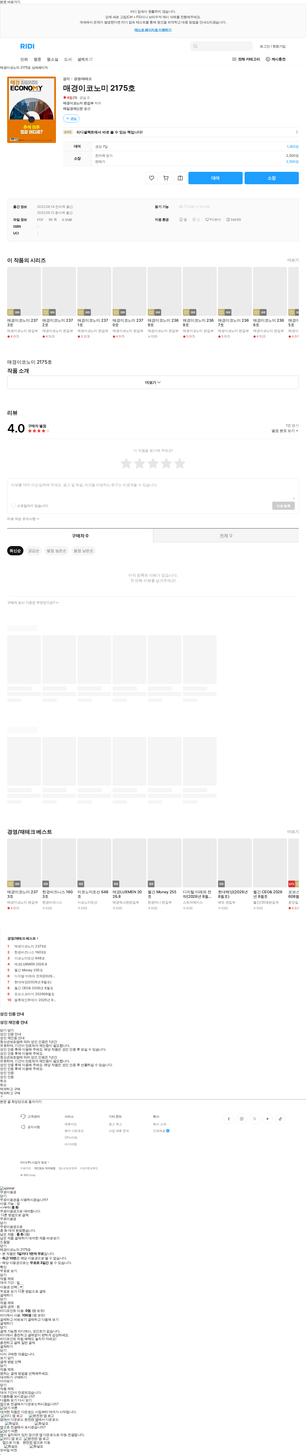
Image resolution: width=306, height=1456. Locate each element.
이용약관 (25, 1168)
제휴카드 (71, 1124)
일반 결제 (28, 1343)
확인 (3, 1267)
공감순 (34, 550)
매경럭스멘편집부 (126, 902)
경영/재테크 (83, 79)
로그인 (273, 46)
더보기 (293, 260)
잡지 (66, 79)
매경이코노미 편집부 (78, 103)
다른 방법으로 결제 (15, 1215)
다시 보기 (25, 1400)
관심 (73, 118)
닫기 (10, 1358)
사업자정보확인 (89, 1168)
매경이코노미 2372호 (57, 322)
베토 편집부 (226, 902)
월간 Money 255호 (162, 894)
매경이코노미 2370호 (128, 322)
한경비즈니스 (52, 902)
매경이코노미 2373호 (22, 322)
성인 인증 (7, 1073)
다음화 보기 (8, 1400)
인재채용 (159, 1131)
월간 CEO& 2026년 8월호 (267, 894)
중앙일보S (296, 902)
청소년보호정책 (68, 1168)
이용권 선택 (8, 1287)
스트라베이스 (193, 902)
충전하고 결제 (10, 1343)
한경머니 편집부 (160, 902)
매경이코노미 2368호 (198, 322)
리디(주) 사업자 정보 (33, 1162)
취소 (3, 1081)
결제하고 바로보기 (13, 1319)
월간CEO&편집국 (266, 902)
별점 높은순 (56, 550)
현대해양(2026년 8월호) (233, 894)
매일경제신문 (73, 108)
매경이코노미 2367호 (233, 322)
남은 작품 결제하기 (14, 1238)
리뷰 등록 (283, 506)
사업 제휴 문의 (119, 1131)
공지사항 (33, 1127)
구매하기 (20, 1377)
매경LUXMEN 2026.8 (127, 894)
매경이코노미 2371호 (92, 322)
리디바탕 (71, 1144)
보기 (3, 1358)
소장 (272, 177)
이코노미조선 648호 (92, 894)
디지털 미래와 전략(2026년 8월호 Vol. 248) (197, 894)
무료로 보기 (8, 1291)
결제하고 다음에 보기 (43, 1319)
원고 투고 (115, 1124)
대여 (215, 177)
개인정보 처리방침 (44, 1168)
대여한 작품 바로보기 (43, 1238)
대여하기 (6, 1377)
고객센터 (33, 1116)
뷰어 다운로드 (74, 1131)
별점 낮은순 (83, 550)
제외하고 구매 (10, 1089)
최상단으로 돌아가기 (26, 1101)
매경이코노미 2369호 (163, 322)
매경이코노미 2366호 (268, 322)
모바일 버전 (8, 1450)
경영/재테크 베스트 (21, 938)
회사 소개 (159, 1124)
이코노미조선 (87, 902)
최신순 (15, 550)
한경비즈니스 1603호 (57, 894)
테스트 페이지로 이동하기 (153, 30)
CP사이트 (71, 1137)
